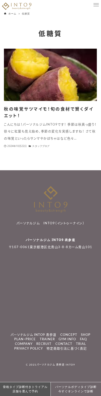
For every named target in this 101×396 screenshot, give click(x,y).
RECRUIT (43, 343)
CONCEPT (68, 334)
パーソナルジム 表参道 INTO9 (56, 365)
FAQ (83, 339)
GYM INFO (67, 339)
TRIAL (81, 343)
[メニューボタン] (96, 5)
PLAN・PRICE (25, 339)
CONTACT (63, 343)
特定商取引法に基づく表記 (67, 348)
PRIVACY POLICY (28, 348)
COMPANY (24, 343)
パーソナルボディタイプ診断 (76, 389)
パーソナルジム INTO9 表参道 (51, 240)
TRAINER (47, 339)
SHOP (85, 334)
